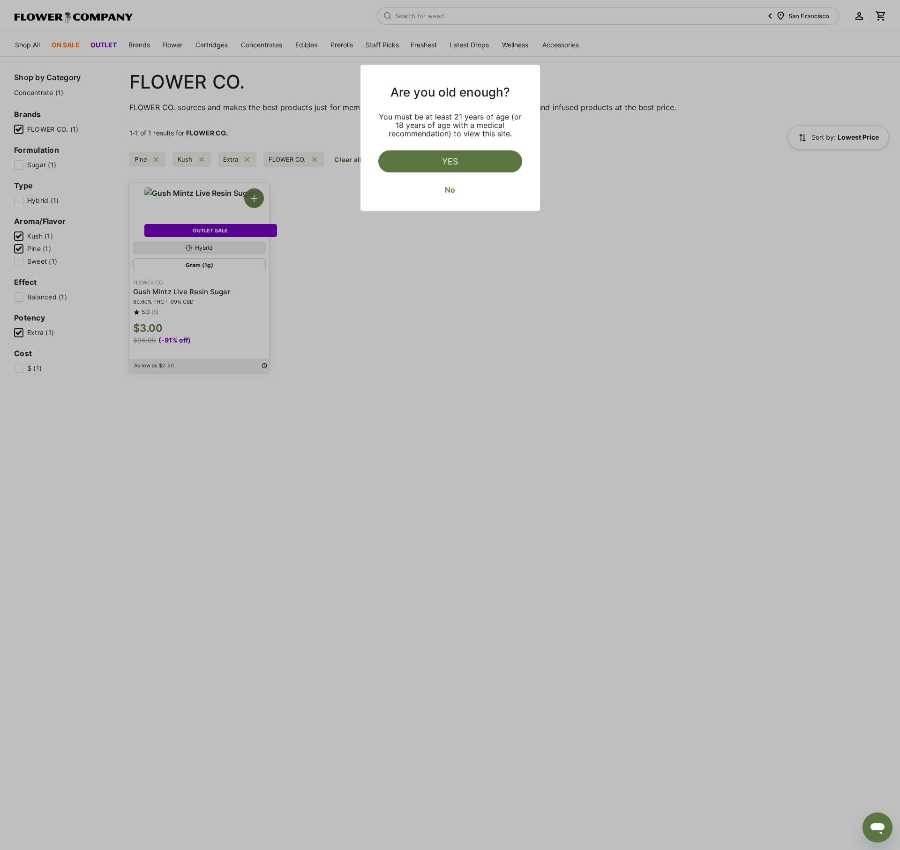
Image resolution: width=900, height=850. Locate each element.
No (450, 189)
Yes (450, 161)
